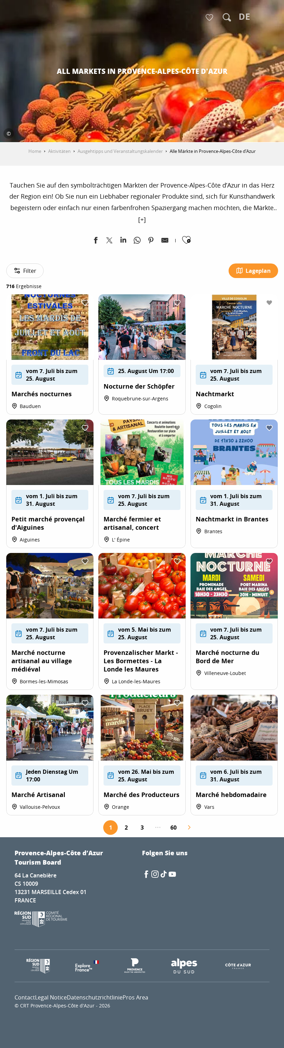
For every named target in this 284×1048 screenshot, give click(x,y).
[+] (142, 219)
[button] (227, 17)
